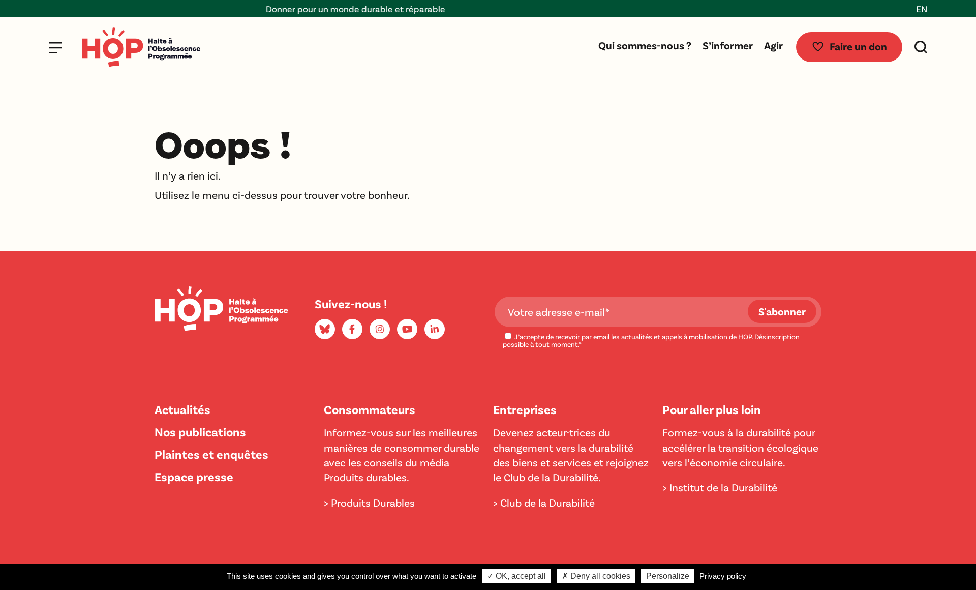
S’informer (728, 45)
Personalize (667, 576)
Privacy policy (722, 576)
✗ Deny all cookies (596, 576)
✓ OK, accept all (516, 576)
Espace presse (194, 476)
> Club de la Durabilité (544, 502)
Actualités (182, 409)
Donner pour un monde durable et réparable (342, 8)
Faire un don (858, 46)
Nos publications (200, 431)
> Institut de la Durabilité (719, 487)
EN (921, 8)
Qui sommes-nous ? (644, 45)
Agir (773, 45)
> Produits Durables (369, 502)
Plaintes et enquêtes (211, 454)
